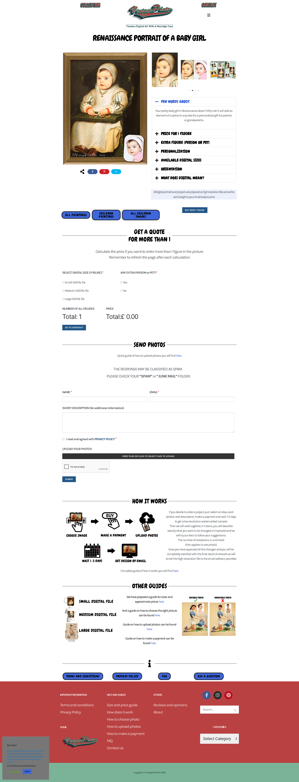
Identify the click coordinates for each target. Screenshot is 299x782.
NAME (66, 392)
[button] (208, 15)
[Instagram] (218, 695)
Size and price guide (122, 705)
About (158, 712)
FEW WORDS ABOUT (175, 101)
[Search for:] (219, 711)
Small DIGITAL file (74, 282)
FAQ (110, 740)
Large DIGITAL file (74, 299)
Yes (124, 282)
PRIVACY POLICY (105, 439)
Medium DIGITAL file (76, 290)
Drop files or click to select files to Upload (148, 456)
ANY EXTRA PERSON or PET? (138, 272)
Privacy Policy (70, 712)
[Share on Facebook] (92, 171)
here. (161, 601)
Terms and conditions (77, 705)
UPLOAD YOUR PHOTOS (77, 449)
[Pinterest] (228, 695)
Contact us (115, 748)
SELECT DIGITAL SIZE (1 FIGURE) (82, 272)
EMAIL (154, 392)
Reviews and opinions (170, 705)
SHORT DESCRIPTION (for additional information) (93, 408)
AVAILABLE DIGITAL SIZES (181, 160)
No (124, 290)
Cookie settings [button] (14, 771)
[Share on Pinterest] (104, 171)
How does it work (120, 712)
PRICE (109, 308)
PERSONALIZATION (175, 151)
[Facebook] (206, 695)
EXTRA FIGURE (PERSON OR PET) (185, 142)
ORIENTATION (171, 169)
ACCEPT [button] (27, 771)
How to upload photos (124, 726)
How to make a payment (125, 733)
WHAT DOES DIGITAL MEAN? (182, 178)
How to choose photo (123, 719)
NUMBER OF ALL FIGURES (78, 308)
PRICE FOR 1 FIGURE (176, 133)
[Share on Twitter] (116, 171)
